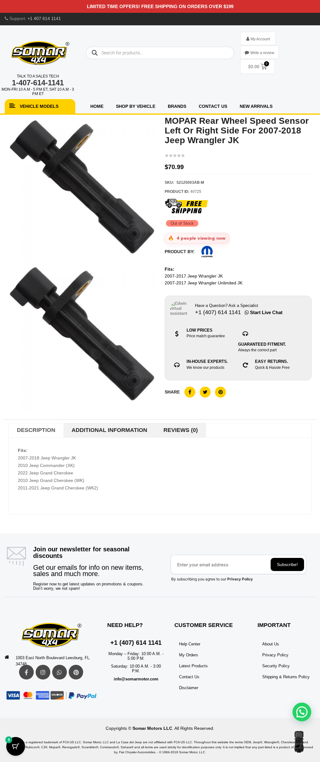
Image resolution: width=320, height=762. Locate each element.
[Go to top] (298, 742)
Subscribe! (287, 564)
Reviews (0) (180, 430)
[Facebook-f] (26, 672)
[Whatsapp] (59, 672)
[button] (301, 712)
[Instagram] (43, 672)
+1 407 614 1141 (44, 18)
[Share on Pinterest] (220, 392)
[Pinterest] (76, 672)
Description (36, 430)
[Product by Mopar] (207, 251)
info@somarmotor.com (136, 679)
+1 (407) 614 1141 (136, 642)
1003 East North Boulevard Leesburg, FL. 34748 (53, 660)
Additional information (109, 430)
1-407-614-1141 (38, 82)
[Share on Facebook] (189, 392)
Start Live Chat (265, 312)
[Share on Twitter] (205, 392)
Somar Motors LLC (152, 728)
